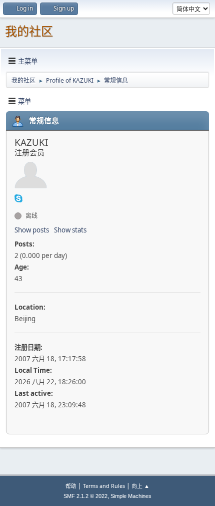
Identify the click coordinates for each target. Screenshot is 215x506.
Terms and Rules (104, 485)
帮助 (71, 485)
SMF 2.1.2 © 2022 (86, 496)
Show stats (70, 229)
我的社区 (29, 31)
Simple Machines (131, 496)
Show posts (31, 229)
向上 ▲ (141, 485)
